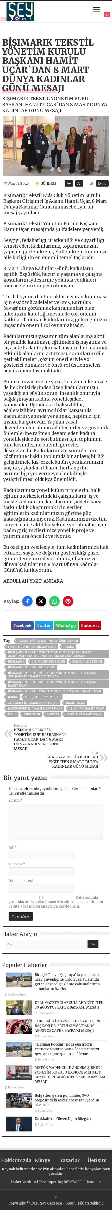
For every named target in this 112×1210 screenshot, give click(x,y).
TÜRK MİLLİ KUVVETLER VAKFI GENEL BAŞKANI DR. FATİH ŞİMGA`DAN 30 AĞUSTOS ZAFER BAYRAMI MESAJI (69, 1026)
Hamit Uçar (75, 703)
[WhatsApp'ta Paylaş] (54, 601)
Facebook (22, 625)
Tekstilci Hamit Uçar (84, 714)
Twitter (44, 625)
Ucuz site (93, 1182)
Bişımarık (16, 661)
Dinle (102, 183)
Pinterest (90, 625)
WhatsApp (66, 625)
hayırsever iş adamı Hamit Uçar (35, 708)
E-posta (17, 864)
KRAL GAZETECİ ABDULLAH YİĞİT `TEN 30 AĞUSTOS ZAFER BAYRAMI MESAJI (69, 1005)
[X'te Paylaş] (41, 601)
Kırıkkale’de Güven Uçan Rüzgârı (63, 1119)
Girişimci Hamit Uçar (43, 697)
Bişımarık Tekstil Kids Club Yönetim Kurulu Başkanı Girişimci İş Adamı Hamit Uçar (53, 674)
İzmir (12, 714)
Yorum (16, 800)
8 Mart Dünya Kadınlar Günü (32, 646)
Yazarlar (70, 1160)
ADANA (69, 646)
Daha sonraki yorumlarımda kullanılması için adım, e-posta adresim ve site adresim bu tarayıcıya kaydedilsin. (56, 902)
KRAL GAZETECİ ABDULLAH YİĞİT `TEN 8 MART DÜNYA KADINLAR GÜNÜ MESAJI (72, 760)
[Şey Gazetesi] (20, 11)
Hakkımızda (14, 1160)
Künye (42, 1160)
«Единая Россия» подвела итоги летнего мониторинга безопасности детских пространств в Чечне (67, 1049)
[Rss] (56, 1197)
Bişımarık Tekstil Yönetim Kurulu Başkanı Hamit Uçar (54, 691)
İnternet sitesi (21, 881)
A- (79, 183)
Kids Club (32, 714)
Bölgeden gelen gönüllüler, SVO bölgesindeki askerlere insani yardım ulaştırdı (67, 1100)
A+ (69, 183)
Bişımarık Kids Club (48, 661)
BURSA (13, 697)
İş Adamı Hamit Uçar (87, 708)
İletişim (97, 1160)
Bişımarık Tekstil (87, 661)
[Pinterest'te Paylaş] (68, 601)
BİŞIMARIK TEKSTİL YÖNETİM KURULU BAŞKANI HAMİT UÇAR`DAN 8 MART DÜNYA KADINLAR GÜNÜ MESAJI (50, 654)
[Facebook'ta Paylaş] (27, 601)
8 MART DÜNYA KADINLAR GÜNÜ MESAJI (47, 641)
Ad (12, 847)
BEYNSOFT (73, 1182)
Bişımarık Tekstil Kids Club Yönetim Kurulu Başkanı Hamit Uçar (53, 683)
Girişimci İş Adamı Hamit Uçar (33, 703)
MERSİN (53, 714)
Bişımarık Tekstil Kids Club (31, 667)
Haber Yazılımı (23, 1182)
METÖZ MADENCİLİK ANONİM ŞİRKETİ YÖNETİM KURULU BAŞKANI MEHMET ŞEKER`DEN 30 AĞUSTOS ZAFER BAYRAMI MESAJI (71, 1074)
